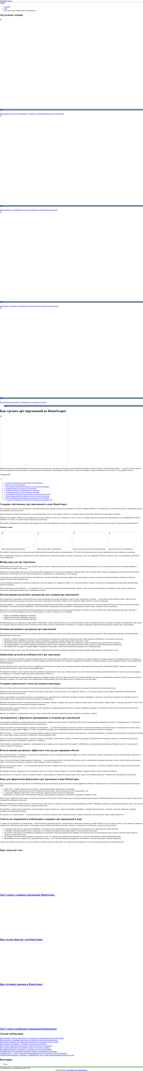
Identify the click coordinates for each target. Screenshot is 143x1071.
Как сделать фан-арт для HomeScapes (21, 939)
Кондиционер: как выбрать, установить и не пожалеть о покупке (23, 402)
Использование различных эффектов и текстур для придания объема (27, 496)
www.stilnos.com (71, 1070)
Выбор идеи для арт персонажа (15, 485)
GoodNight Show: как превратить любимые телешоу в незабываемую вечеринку (28, 1051)
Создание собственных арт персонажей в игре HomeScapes (24, 483)
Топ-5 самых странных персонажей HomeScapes (27, 894)
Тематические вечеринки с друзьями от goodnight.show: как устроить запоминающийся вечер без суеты (37, 1055)
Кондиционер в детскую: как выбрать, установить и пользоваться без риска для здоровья (32, 114)
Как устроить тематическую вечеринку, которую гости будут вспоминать (26, 1046)
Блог (1, 109)
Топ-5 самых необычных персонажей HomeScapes (28, 1028)
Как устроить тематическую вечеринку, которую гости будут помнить (25, 1047)
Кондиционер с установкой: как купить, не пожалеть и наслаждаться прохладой (28, 210)
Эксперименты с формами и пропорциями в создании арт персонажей (28, 494)
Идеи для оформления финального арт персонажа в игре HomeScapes (27, 498)
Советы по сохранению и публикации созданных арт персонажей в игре (29, 500)
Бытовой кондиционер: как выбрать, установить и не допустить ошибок (26, 1049)
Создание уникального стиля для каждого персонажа (22, 492)
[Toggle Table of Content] (1, 479)
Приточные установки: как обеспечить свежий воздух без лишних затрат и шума (29, 306)
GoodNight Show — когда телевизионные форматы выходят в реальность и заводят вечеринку (33, 1053)
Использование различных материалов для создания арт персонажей (27, 486)
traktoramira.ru (82, 1070)
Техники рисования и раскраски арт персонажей (21, 488)
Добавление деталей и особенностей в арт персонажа (22, 490)
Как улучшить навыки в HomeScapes (21, 984)
